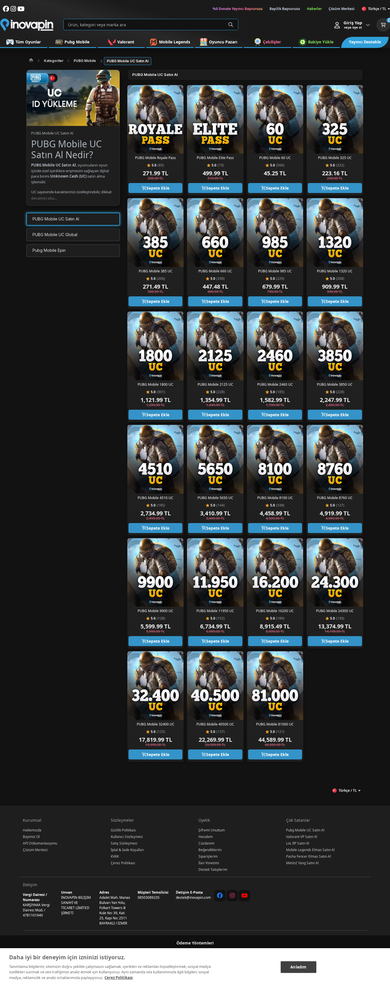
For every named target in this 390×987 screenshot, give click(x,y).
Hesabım (205, 836)
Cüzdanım (206, 843)
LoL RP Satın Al (297, 843)
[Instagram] (232, 895)
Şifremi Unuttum (211, 830)
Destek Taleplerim (212, 869)
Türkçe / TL (377, 8)
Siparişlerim (208, 856)
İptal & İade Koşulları (127, 849)
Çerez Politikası (123, 863)
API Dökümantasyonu (40, 843)
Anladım (298, 966)
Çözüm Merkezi (35, 849)
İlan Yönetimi (208, 863)
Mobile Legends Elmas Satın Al (310, 849)
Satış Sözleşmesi (124, 843)
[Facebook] (220, 895)
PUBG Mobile (85, 61)
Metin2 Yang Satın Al (302, 863)
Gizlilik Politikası (123, 830)
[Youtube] (244, 895)
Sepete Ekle (157, 188)
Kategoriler (53, 61)
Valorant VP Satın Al (301, 836)
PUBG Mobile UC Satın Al (127, 61)
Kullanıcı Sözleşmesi (127, 836)
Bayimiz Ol (31, 836)
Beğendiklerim (210, 849)
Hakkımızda (32, 830)
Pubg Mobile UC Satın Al (305, 830)
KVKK (115, 856)
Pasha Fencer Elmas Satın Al (308, 856)
